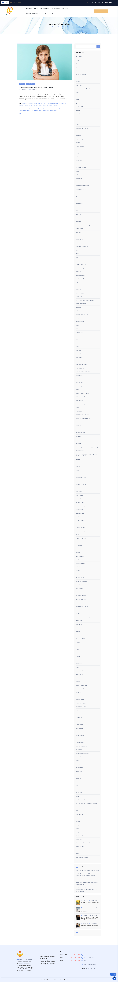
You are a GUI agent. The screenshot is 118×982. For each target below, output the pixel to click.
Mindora (77, 389)
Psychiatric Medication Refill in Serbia (84, 879)
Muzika (77, 407)
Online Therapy (79, 495)
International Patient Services (82, 246)
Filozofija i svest (79, 203)
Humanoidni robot (80, 235)
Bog (76, 117)
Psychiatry (78, 613)
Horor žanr (78, 232)
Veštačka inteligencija (80, 799)
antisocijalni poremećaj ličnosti (83, 88)
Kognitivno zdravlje (80, 278)
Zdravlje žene (79, 839)
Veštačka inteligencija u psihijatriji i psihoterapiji (86, 803)
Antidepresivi (78, 85)
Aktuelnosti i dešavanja (81, 74)
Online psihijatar (79, 491)
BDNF (77, 96)
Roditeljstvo (43, 108)
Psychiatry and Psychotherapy (83, 617)
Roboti (77, 649)
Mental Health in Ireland (81, 364)
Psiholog (78, 570)
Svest (77, 731)
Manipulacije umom (80, 353)
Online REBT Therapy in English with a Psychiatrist (87, 870)
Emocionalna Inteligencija (82, 185)
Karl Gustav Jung (80, 268)
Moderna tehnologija (80, 404)
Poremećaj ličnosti (80, 509)
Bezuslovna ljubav (80, 106)
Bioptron (78, 110)
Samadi (77, 667)
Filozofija (78, 200)
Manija (77, 346)
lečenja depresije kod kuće (82, 314)
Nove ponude (79, 473)
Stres (77, 713)
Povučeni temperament (26, 105)
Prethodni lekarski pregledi (82, 531)
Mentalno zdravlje (80, 368)
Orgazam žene (79, 498)
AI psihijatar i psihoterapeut (82, 71)
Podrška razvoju (64, 103)
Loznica (77, 339)
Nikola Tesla (78, 463)
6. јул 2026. (85, 915)
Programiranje (79, 545)
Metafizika (78, 379)
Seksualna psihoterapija (81, 685)
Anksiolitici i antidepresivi (81, 78)
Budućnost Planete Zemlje (82, 128)
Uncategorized (79, 792)
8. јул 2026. (85, 907)
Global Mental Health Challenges (83, 225)
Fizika (77, 210)
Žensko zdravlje (79, 850)
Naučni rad (78, 425)
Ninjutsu (77, 470)
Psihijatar (22, 83)
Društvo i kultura (79, 157)
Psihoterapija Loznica (80, 610)
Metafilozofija (79, 375)
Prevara (77, 534)
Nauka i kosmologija (80, 432)
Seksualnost (78, 692)
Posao (77, 524)
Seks (77, 678)
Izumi (77, 257)
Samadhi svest (79, 663)
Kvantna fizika (79, 289)
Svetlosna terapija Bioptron (82, 746)
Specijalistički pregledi (81, 706)
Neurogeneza (79, 439)
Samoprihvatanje (79, 674)
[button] (114, 978)
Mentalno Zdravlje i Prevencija (83, 371)
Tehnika (77, 760)
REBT (77, 635)
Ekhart (77, 171)
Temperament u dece (62, 108)
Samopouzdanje (79, 670)
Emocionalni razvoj (42, 103)
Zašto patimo (79, 825)
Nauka (77, 429)
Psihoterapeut (30, 83)
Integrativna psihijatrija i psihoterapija (84, 243)
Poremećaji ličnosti (80, 513)
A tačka (77, 60)
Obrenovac (78, 488)
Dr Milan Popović (24, 89)
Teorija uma (78, 774)
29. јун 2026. (85, 923)
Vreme (77, 817)
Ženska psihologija (80, 846)
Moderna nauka (79, 400)
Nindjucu (78, 466)
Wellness (78, 821)
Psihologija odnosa (80, 577)
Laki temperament (53, 103)
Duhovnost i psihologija (81, 167)
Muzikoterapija (79, 411)
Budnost (77, 124)
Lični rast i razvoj (79, 332)
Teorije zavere (79, 778)
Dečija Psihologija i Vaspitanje (82, 139)
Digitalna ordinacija (80, 146)
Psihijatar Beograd (80, 556)
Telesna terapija (79, 767)
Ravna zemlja (79, 624)
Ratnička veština (79, 620)
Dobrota (77, 153)
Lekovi (77, 325)
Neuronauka (78, 443)
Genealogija (78, 221)
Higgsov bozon (79, 228)
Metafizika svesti (79, 382)
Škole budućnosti (80, 699)
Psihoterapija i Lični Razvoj (82, 606)
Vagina (77, 796)
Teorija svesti (79, 771)
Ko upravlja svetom (80, 275)
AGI (76, 63)
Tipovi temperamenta (37, 110)
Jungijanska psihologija (81, 264)
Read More (22, 113)
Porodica (78, 516)
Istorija (77, 253)
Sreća (77, 710)
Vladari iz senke (79, 814)
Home (49, 26)
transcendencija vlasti (80, 782)
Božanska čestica (80, 121)
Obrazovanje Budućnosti (81, 484)
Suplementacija (79, 728)
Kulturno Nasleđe (80, 286)
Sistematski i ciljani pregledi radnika (84, 696)
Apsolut (77, 92)
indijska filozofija (79, 239)
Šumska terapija (79, 724)
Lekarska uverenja (80, 321)
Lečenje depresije (80, 318)
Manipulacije (78, 350)
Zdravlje (77, 828)
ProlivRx (77, 549)
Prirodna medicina (80, 541)
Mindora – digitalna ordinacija (82, 393)
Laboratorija (78, 307)
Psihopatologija (79, 588)
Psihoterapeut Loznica (81, 599)
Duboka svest (79, 160)
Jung (77, 260)
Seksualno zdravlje (80, 688)
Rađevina (78, 631)
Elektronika (78, 182)
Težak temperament (25, 110)
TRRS (77, 785)
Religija (77, 645)
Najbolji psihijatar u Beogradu (82, 414)
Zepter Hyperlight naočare (82, 857)
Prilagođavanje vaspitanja (40, 105)
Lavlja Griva (78, 310)
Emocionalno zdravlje (81, 189)
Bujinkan (78, 131)
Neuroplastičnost (80, 450)
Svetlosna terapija (80, 742)
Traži (98, 46)
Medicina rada (79, 357)
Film (76, 196)
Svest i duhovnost (80, 735)
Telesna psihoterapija (80, 764)
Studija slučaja (79, 717)
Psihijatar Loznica (80, 559)
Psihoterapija (78, 602)
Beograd (77, 99)
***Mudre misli (79, 56)
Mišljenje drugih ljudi (80, 396)
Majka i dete (78, 343)
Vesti (77, 807)
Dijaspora (78, 149)
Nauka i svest (79, 436)
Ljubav (77, 335)
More (50, 14)
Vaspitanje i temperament (50, 110)
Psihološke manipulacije (81, 581)
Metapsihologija (79, 386)
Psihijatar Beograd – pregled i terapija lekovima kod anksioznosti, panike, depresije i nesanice (87, 874)
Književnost (78, 271)
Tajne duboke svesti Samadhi (82, 753)
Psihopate (78, 584)
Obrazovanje (78, 481)
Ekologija (78, 174)
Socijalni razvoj (51, 108)
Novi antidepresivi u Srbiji (81, 477)
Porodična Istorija (80, 520)
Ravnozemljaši (79, 627)
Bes (76, 103)
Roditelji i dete (79, 653)
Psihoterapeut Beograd (81, 595)
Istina (77, 250)
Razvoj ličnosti (34, 108)
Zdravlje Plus (79, 832)
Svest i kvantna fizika (80, 739)
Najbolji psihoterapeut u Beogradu (83, 418)
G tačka (77, 217)
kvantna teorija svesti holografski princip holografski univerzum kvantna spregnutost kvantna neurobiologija (86, 302)
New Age (78, 459)
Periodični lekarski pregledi (82, 506)
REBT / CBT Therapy (80, 638)
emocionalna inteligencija (29, 103)
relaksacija (78, 642)
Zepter (77, 853)
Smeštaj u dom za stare (81, 703)
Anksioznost (78, 81)
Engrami (77, 192)
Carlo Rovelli (78, 135)
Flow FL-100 (78, 214)
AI (76, 67)
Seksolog (78, 681)
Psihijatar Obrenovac (80, 563)
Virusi (77, 810)
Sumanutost (78, 721)
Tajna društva (79, 749)
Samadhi (78, 660)
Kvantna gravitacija (80, 293)
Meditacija (78, 361)
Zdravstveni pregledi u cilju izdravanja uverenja (86, 842)
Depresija (78, 142)
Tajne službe (78, 756)
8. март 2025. (85, 900)
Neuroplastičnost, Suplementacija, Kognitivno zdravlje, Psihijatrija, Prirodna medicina (86, 454)
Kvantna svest (79, 296)
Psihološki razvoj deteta (54, 105)
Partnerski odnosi (80, 502)
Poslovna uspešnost (80, 527)
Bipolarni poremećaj (80, 113)
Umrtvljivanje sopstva (80, 789)
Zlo (76, 860)
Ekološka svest (79, 178)
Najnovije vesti (79, 422)
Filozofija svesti (79, 207)
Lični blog (78, 328)
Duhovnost (78, 164)
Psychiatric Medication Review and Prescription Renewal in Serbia (87, 883)
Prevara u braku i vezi (81, 538)
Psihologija (78, 574)
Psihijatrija (78, 566)
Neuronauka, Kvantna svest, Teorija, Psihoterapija (87, 447)
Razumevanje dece (24, 108)
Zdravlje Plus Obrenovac (81, 835)
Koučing (77, 282)
